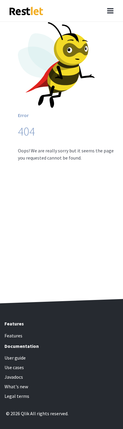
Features (13, 336)
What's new (16, 386)
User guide (15, 358)
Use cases (14, 367)
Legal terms (16, 396)
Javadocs (13, 377)
